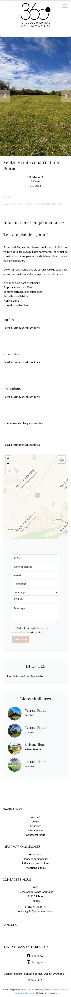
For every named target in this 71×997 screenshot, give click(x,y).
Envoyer (20, 640)
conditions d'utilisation (25, 993)
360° (35, 887)
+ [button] (8, 458)
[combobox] (35, 592)
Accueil (7, 196)
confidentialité (55, 989)
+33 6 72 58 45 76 (35, 906)
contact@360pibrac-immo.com (35, 911)
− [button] (8, 463)
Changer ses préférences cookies (23, 973)
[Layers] (61, 459)
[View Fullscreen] (8, 471)
